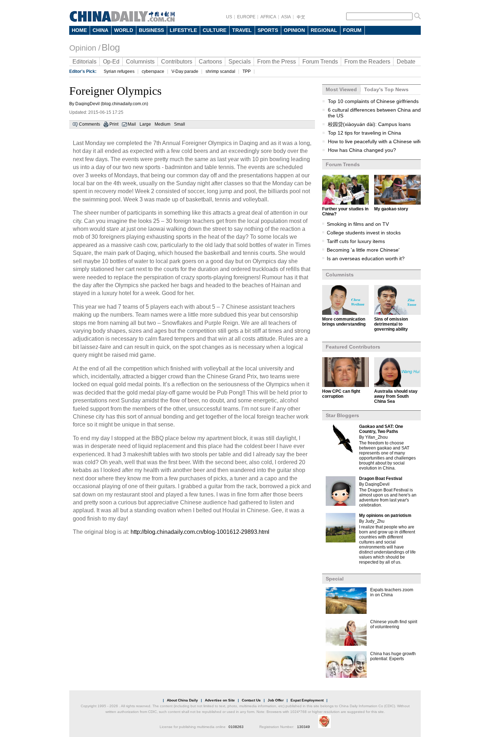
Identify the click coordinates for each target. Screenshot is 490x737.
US (229, 16)
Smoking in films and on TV (358, 224)
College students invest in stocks (364, 232)
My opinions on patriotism (385, 515)
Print (113, 124)
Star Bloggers (342, 415)
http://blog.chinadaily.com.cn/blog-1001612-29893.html (200, 532)
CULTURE (214, 30)
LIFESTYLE (183, 30)
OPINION (294, 30)
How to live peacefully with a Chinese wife (375, 141)
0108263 (236, 727)
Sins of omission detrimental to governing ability (391, 324)
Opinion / (84, 47)
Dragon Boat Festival (380, 478)
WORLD (123, 30)
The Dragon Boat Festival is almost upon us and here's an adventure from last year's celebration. (387, 498)
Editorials (84, 62)
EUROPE (246, 16)
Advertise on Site (220, 700)
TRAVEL (242, 30)
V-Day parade (184, 71)
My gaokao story (391, 208)
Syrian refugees (119, 71)
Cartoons (210, 62)
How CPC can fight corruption (341, 394)
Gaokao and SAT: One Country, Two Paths (381, 429)
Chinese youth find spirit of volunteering (393, 624)
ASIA (286, 16)
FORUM (352, 30)
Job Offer (276, 700)
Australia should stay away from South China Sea (396, 396)
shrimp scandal (220, 71)
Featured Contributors (353, 347)
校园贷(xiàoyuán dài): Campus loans (369, 124)
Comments (89, 124)
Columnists (140, 62)
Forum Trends (320, 62)
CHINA (100, 30)
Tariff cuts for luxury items (356, 241)
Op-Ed (111, 62)
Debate (406, 62)
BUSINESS (151, 30)
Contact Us (251, 700)
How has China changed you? (362, 150)
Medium (162, 124)
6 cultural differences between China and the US (374, 112)
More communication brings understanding (344, 322)
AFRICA (268, 16)
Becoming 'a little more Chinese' (363, 250)
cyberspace (153, 71)
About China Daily (182, 700)
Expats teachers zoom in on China (391, 592)
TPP (246, 71)
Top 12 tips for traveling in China (364, 133)
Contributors (176, 62)
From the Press (276, 62)
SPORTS (268, 30)
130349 (303, 727)
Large (145, 124)
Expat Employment (307, 700)
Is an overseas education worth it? (366, 258)
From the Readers (367, 62)
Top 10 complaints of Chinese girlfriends (373, 101)
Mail (132, 124)
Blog (111, 47)
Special (335, 579)
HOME (79, 30)
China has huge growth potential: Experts (393, 656)
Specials (239, 62)
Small (179, 124)
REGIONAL (324, 30)
